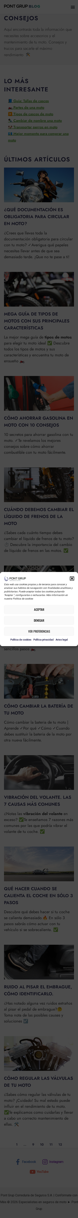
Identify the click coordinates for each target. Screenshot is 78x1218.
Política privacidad (43, 639)
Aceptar (39, 609)
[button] (72, 579)
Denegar (39, 620)
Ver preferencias (39, 631)
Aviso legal (62, 639)
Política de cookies (20, 639)
